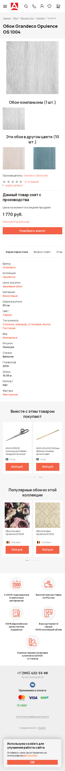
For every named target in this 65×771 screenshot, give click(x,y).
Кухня (46, 324)
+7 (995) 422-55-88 (32, 673)
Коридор (21, 324)
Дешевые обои (12, 286)
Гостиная (9, 328)
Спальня (8, 324)
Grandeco (40, 18)
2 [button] (32, 560)
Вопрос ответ (42, 252)
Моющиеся (10, 337)
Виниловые (10, 296)
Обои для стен (27, 18)
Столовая (34, 324)
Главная (7, 18)
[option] (32, 67)
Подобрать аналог (32, 231)
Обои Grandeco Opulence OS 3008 (15, 533)
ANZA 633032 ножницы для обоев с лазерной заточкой (16, 451)
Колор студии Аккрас (14, 6)
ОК (32, 762)
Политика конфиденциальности (32, 716)
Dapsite (42, 727)
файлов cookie (30, 755)
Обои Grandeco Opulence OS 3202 (45, 533)
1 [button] (27, 560)
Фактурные (10, 394)
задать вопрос (14, 185)
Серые (7, 314)
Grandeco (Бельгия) (35, 175)
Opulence (9, 277)
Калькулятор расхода (16, 221)
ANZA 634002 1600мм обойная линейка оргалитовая (47, 451)
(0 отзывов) (31, 181)
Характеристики (17, 252)
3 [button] (38, 560)
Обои (15, 18)
